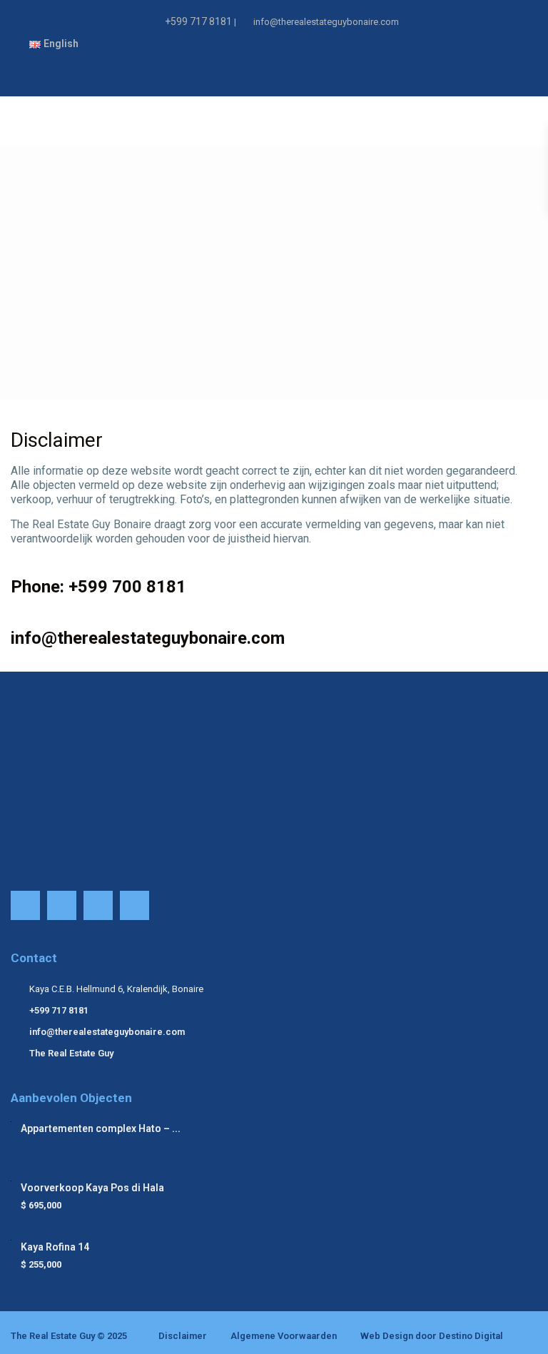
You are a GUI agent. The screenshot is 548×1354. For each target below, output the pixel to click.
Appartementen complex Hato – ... (101, 1128)
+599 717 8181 (198, 21)
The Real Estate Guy (71, 1053)
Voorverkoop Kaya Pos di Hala (92, 1187)
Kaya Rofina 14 (55, 1247)
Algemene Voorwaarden (283, 1335)
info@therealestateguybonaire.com (107, 1031)
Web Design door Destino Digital (431, 1335)
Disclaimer (182, 1335)
